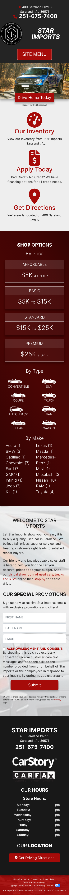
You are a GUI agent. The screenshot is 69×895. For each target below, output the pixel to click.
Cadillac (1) (16, 457)
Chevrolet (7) (18, 463)
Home (16, 879)
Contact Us (36, 879)
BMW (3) (14, 451)
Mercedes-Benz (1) (46, 460)
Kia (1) (11, 491)
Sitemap (28, 885)
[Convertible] (18, 383)
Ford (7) (13, 468)
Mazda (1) (45, 451)
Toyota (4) (45, 491)
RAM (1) (43, 486)
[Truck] (49, 397)
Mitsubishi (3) (48, 474)
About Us (25, 879)
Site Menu (34, 54)
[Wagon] (49, 425)
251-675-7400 (38, 16)
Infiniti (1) (14, 480)
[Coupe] (18, 397)
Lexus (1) (44, 445)
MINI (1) (43, 468)
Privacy (57, 699)
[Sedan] (18, 425)
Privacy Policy (49, 879)
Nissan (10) (46, 480)
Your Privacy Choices (44, 885)
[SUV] (49, 383)
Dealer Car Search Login (34, 882)
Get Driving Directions (36, 858)
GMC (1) (13, 474)
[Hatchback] (18, 411)
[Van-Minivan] (49, 411)
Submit (34, 685)
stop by (39, 579)
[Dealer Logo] (11, 34)
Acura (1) (14, 445)
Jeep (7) (13, 486)
